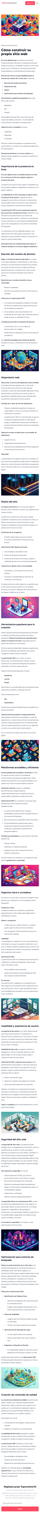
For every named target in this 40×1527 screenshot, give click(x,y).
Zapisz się (30, 3)
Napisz (20, 1509)
